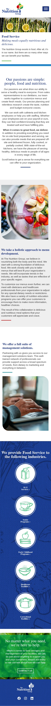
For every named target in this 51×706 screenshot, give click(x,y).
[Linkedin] (32, 698)
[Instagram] (25, 698)
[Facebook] (19, 698)
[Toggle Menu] (46, 9)
